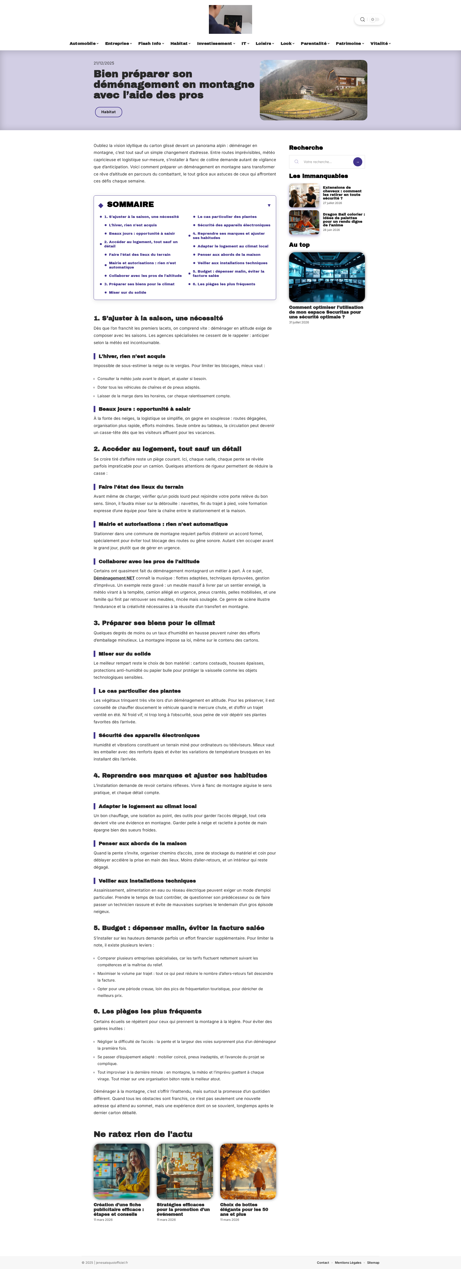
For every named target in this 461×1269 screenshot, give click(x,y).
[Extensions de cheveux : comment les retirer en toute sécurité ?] (304, 195)
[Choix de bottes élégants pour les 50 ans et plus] (248, 1171)
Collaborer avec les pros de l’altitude (145, 276)
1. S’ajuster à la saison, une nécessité (141, 217)
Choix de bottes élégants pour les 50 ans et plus (244, 1209)
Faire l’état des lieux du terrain (139, 255)
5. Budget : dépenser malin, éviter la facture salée (228, 273)
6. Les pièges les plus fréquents (224, 284)
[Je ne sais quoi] (230, 19)
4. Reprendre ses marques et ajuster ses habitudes (229, 236)
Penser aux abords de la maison (229, 255)
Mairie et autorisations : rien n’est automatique (142, 265)
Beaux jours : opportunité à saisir (142, 233)
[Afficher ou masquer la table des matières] (213, 205)
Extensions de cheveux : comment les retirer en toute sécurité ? (342, 193)
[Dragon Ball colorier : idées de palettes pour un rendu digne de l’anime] (304, 222)
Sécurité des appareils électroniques (234, 225)
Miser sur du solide (127, 292)
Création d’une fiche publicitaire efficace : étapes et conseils (119, 1209)
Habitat (108, 112)
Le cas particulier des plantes (227, 217)
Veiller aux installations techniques (232, 263)
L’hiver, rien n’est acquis (133, 225)
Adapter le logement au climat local (233, 246)
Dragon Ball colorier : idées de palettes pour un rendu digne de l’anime (344, 219)
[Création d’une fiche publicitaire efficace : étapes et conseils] (122, 1171)
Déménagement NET (114, 578)
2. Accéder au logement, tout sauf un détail (141, 244)
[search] (362, 19)
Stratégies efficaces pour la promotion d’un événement (183, 1209)
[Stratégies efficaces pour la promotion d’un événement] (185, 1171)
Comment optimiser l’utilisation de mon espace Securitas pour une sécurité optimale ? (326, 312)
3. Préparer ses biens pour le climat (139, 284)
